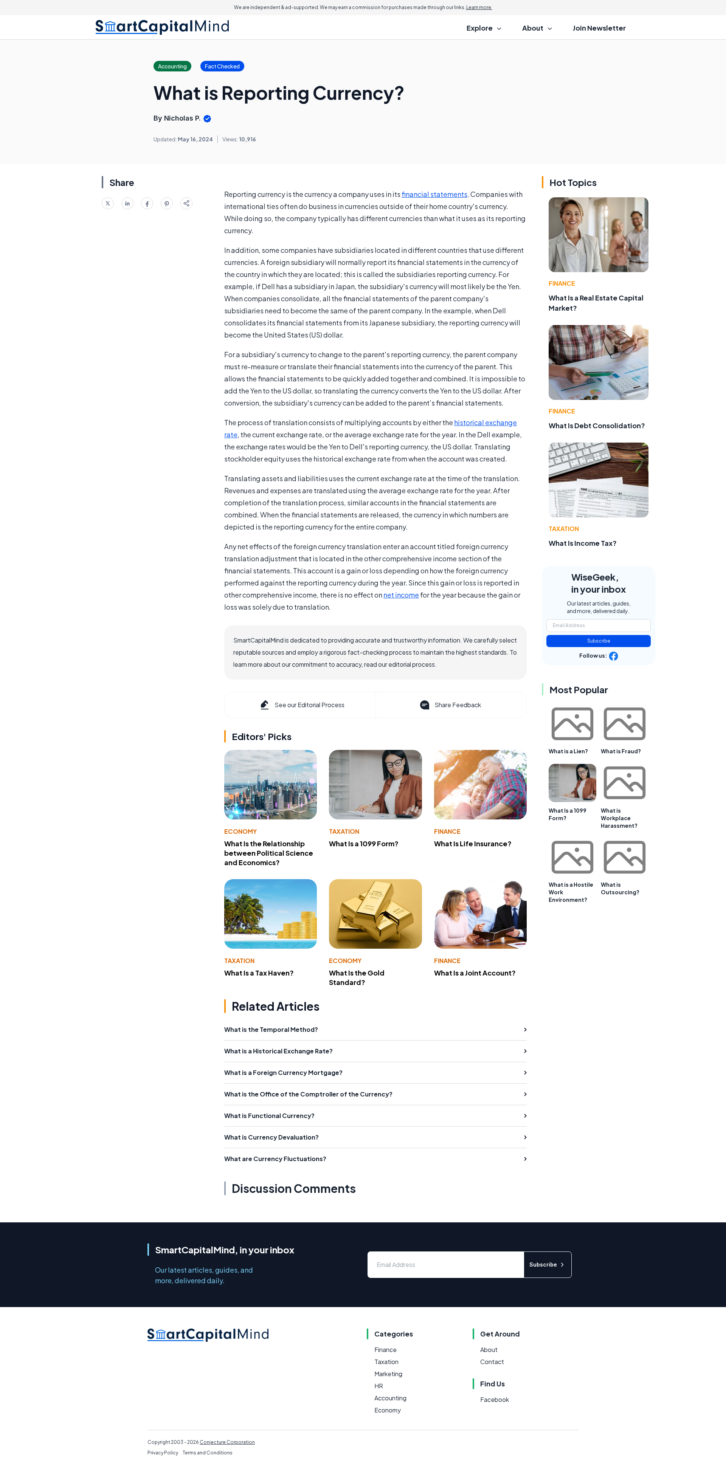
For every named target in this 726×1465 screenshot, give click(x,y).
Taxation (344, 831)
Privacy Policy (162, 1453)
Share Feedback (457, 705)
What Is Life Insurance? (473, 843)
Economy (240, 831)
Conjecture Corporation (227, 1442)
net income (401, 594)
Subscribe (598, 641)
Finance (447, 831)
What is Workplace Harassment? (619, 818)
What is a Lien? (568, 751)
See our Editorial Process (309, 705)
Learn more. (479, 7)
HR (378, 1386)
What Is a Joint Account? (475, 972)
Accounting (390, 1398)
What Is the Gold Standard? (357, 977)
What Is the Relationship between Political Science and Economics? (268, 853)
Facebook (494, 1399)
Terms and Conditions (208, 1453)
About (489, 1349)
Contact (492, 1362)
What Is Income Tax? (583, 543)
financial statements (434, 194)
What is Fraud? (621, 751)
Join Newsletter (599, 27)
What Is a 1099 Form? (364, 843)
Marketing (388, 1374)
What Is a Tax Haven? (259, 972)
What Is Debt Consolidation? (597, 425)
